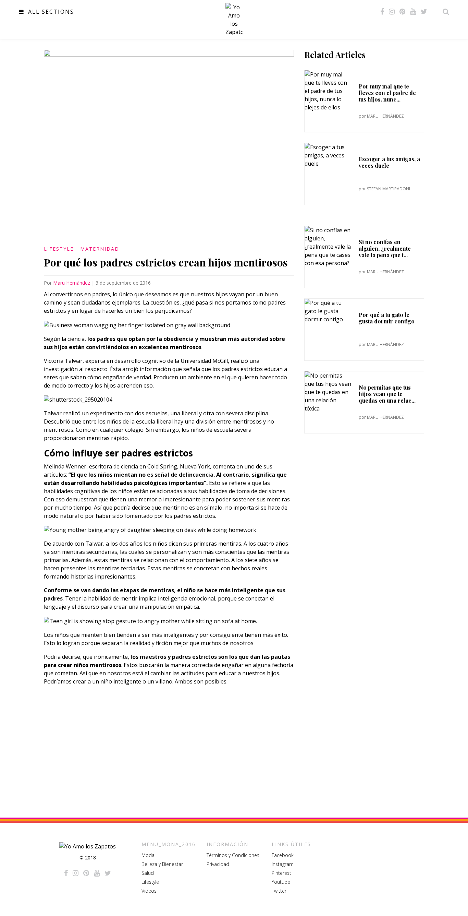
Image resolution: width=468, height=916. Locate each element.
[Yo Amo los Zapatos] (234, 19)
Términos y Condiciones (233, 855)
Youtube (281, 882)
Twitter (279, 891)
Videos (149, 891)
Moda (148, 855)
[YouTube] (413, 12)
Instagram (283, 864)
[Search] (444, 12)
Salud (147, 873)
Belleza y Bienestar (162, 864)
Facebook (283, 855)
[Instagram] (392, 12)
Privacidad (218, 864)
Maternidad (99, 249)
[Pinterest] (402, 12)
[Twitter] (424, 12)
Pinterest (281, 873)
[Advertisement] (169, 747)
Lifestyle (59, 249)
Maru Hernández (71, 282)
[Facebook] (382, 12)
